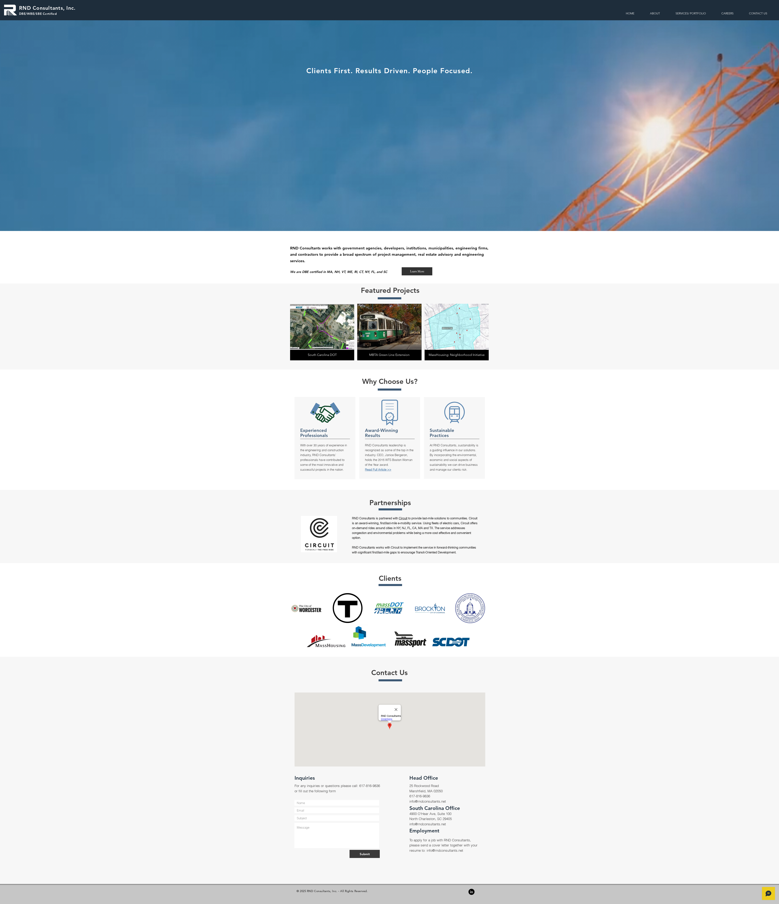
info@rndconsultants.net (427, 801)
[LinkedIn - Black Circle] (471, 892)
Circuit (403, 518)
